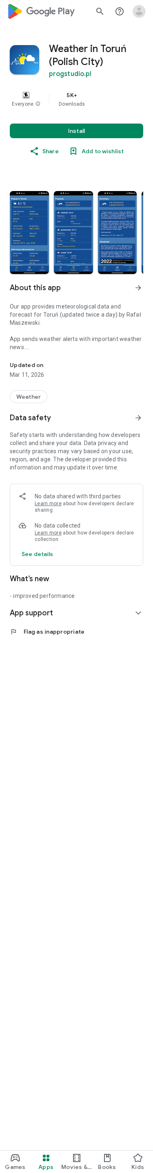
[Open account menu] (139, 11)
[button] (37, 104)
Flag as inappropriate (47, 631)
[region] (76, 99)
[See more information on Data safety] (138, 418)
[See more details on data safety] (37, 554)
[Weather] (28, 397)
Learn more (48, 503)
